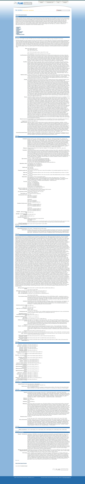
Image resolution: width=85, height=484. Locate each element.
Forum (65, 2)
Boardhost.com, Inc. (31, 477)
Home (41, 2)
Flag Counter (23, 3)
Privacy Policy (25, 477)
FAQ (58, 2)
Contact (15, 477)
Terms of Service (19, 477)
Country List (50, 2)
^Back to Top (17, 135)
